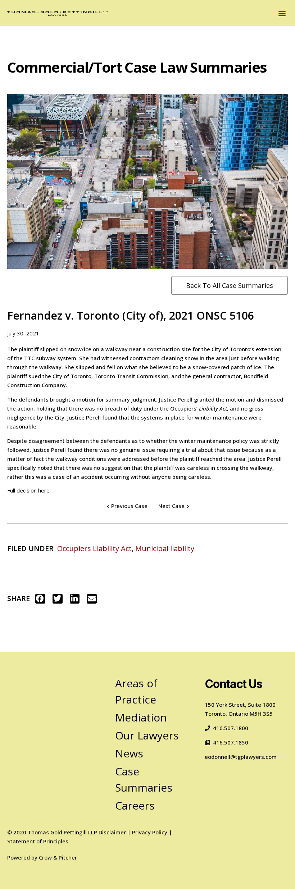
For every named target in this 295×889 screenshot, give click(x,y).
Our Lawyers (147, 735)
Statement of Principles (37, 841)
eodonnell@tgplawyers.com (241, 756)
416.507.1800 (230, 728)
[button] (282, 13)
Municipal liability (164, 548)
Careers (135, 805)
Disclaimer (112, 832)
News (129, 753)
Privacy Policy (149, 832)
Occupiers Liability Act (94, 548)
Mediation (141, 717)
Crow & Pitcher (58, 857)
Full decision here (28, 490)
